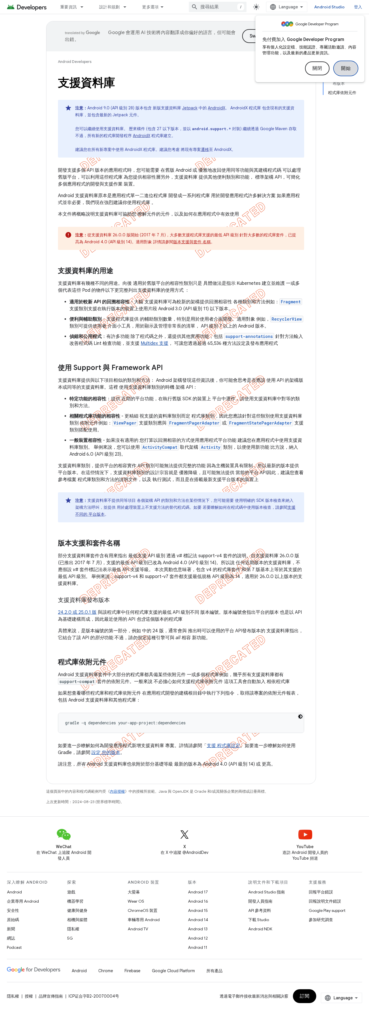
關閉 (317, 68)
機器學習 (75, 901)
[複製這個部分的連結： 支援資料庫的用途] (121, 271)
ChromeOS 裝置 (142, 910)
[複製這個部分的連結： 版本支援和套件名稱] (127, 543)
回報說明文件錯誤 (325, 901)
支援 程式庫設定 (223, 746)
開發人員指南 (260, 901)
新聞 (11, 929)
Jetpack (189, 108)
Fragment (291, 301)
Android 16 (198, 901)
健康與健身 (77, 910)
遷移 (205, 149)
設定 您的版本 (105, 752)
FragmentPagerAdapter (194, 423)
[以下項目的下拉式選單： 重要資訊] (84, 7)
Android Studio (329, 7)
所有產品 (214, 970)
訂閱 (304, 996)
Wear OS (136, 901)
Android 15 (198, 910)
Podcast (14, 947)
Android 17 (198, 892)
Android (14, 892)
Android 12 (198, 938)
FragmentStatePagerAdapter (260, 423)
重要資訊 (68, 7)
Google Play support (327, 910)
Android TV (138, 929)
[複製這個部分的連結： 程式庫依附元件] (114, 662)
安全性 (13, 910)
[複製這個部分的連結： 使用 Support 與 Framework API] (170, 368)
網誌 (11, 938)
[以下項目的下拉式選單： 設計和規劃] (127, 7)
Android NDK (260, 929)
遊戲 (71, 892)
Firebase (132, 970)
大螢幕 (134, 892)
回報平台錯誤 (321, 892)
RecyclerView (287, 319)
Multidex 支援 (154, 343)
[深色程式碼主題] (300, 716)
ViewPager (125, 423)
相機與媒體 (77, 919)
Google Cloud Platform (173, 970)
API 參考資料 (259, 910)
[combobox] (217, 7)
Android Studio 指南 (266, 892)
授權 (29, 996)
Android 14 (198, 919)
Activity (211, 447)
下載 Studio (258, 919)
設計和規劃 (109, 7)
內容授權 (117, 791)
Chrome (105, 970)
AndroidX (216, 108)
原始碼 (13, 919)
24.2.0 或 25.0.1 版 (77, 612)
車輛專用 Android (144, 919)
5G (70, 938)
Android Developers (74, 61)
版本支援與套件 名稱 (192, 241)
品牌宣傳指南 (51, 996)
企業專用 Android (23, 901)
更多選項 (150, 7)
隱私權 (73, 929)
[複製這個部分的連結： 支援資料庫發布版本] (117, 600)
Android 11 (197, 947)
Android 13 (198, 929)
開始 (346, 68)
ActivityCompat (159, 447)
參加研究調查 (321, 919)
